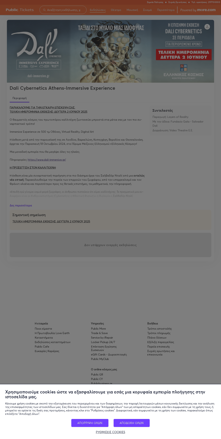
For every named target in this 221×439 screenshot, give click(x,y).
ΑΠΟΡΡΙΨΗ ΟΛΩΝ (89, 423)
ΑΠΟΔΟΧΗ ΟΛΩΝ (132, 423)
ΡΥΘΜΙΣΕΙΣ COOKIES (110, 432)
